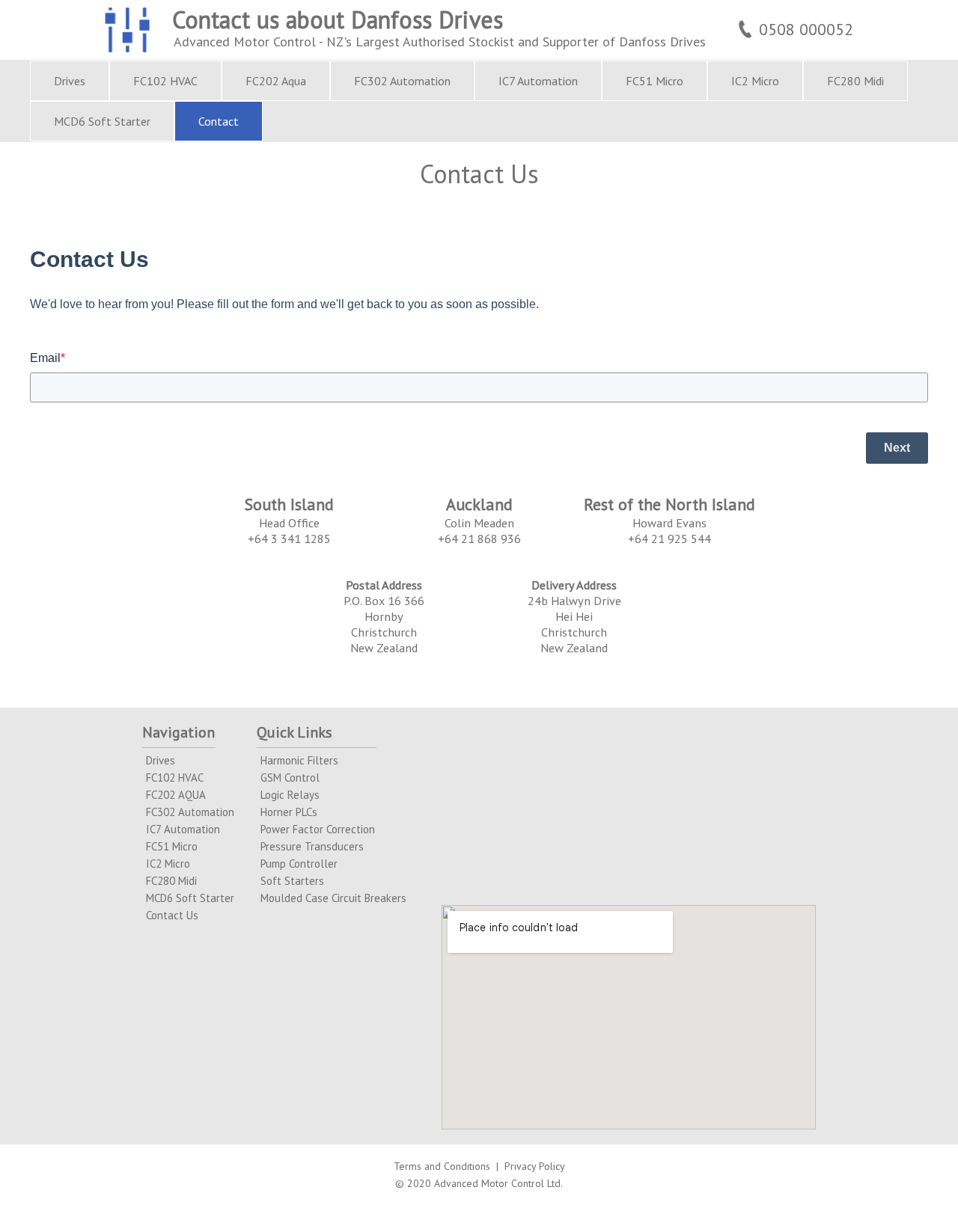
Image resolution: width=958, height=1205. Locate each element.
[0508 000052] (794, 8)
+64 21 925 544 (669, 538)
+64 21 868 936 (479, 538)
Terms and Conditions (442, 1166)
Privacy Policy (534, 1166)
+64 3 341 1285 (289, 538)
